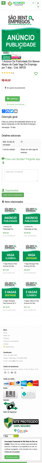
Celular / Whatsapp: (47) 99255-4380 (15, 358)
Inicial (5, 333)
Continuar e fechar (13, 457)
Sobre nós (6, 335)
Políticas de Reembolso (11, 341)
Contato (5, 344)
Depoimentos (9, 347)
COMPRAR (13, 99)
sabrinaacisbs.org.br (15, 361)
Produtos (6, 338)
